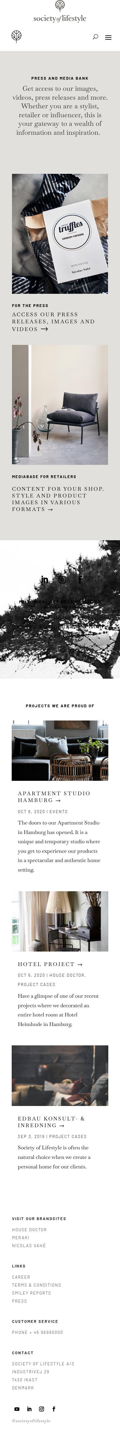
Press (19, 1301)
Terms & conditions (37, 1285)
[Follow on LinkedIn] (44, 580)
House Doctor (67, 975)
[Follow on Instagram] (62, 580)
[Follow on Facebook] (80, 580)
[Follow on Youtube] (17, 1409)
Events (59, 811)
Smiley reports (31, 1293)
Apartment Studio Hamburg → (54, 797)
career (21, 1277)
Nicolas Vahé (29, 1245)
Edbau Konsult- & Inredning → (51, 1122)
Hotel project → (50, 964)
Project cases (37, 984)
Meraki (21, 1237)
